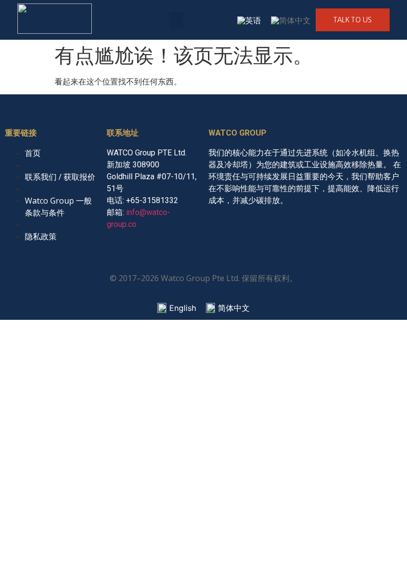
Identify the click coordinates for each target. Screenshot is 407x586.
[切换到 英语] (249, 20)
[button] (176, 20)
